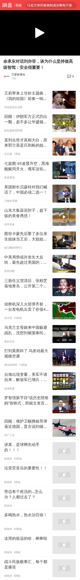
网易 (7, 5)
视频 (18, 5)
